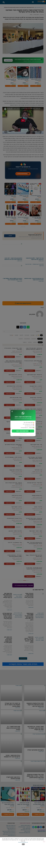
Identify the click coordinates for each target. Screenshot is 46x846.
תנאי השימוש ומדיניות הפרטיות (23, 842)
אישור (23, 844)
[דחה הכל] (44, 841)
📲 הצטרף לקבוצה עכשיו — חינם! (23, 431)
